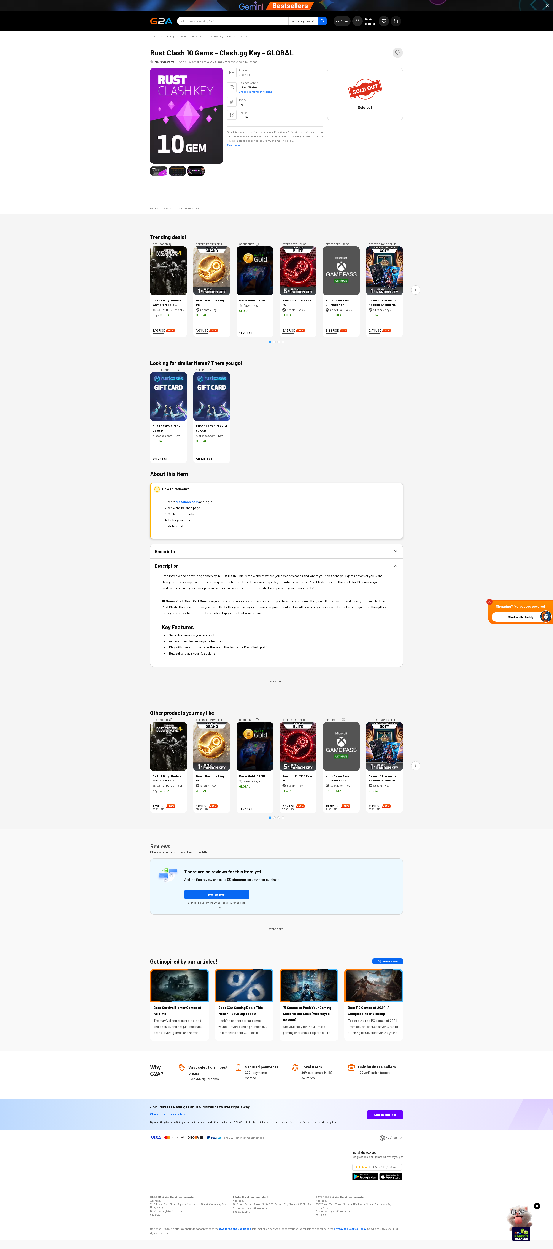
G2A (156, 36)
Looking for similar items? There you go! (196, 363)
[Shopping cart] (396, 21)
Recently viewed (161, 208)
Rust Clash (244, 36)
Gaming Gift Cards (191, 36)
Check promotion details (166, 1114)
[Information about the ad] (170, 244)
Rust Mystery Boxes (219, 36)
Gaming (169, 36)
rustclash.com (187, 502)
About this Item (189, 208)
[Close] (547, 5)
